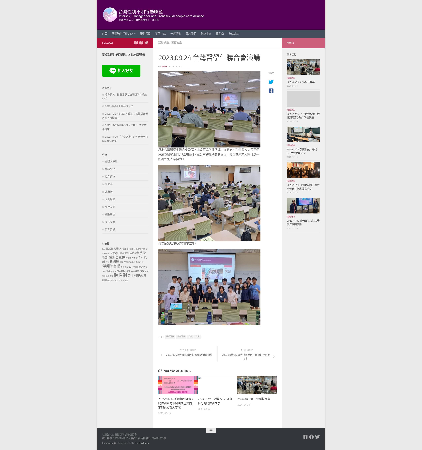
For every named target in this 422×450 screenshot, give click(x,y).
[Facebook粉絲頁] (141, 43)
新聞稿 (109, 184)
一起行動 (175, 33)
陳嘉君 (117, 280)
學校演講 (170, 336)
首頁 (104, 33)
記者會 (127, 271)
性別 (105, 257)
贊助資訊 (110, 229)
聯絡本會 (206, 33)
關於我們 (191, 33)
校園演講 (181, 336)
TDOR (109, 249)
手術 (140, 257)
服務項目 (145, 33)
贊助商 (220, 33)
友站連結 (233, 33)
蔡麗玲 (113, 271)
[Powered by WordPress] (115, 443)
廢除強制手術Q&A (122, 33)
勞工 (143, 249)
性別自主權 (117, 257)
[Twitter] (146, 43)
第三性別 (133, 267)
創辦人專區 (111, 161)
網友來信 (110, 214)
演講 (197, 336)
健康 (131, 249)
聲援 (108, 271)
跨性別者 (106, 280)
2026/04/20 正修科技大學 (253, 399)
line (103, 249)
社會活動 (124, 267)
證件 (142, 271)
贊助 (112, 276)
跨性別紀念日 (136, 276)
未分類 (109, 191)
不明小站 (160, 33)
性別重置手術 (131, 258)
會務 (121, 262)
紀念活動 (141, 267)
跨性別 (120, 275)
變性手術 (105, 276)
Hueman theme (142, 443)
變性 (146, 271)
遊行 (112, 280)
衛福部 (120, 271)
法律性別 (139, 262)
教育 (107, 262)
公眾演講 (137, 249)
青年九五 (124, 280)
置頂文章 (176, 42)
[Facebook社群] (136, 43)
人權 (116, 248)
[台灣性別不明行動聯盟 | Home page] (156, 15)
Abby (164, 66)
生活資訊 (110, 206)
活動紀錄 (163, 42)
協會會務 (110, 169)
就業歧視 (129, 253)
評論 (133, 271)
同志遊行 (115, 253)
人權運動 (124, 248)
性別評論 (110, 176)
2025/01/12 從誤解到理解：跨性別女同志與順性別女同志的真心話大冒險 (176, 403)
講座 (137, 271)
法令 (134, 262)
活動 (190, 336)
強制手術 (139, 253)
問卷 (122, 253)
